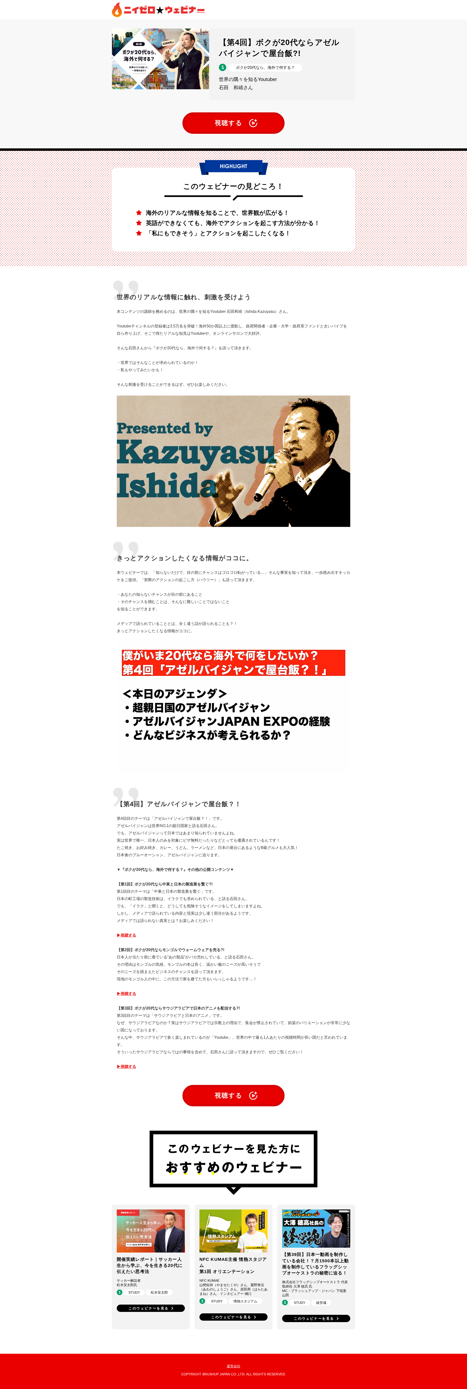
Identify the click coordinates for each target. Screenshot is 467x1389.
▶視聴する (126, 935)
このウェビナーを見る (148, 1308)
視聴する (228, 122)
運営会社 (233, 1366)
